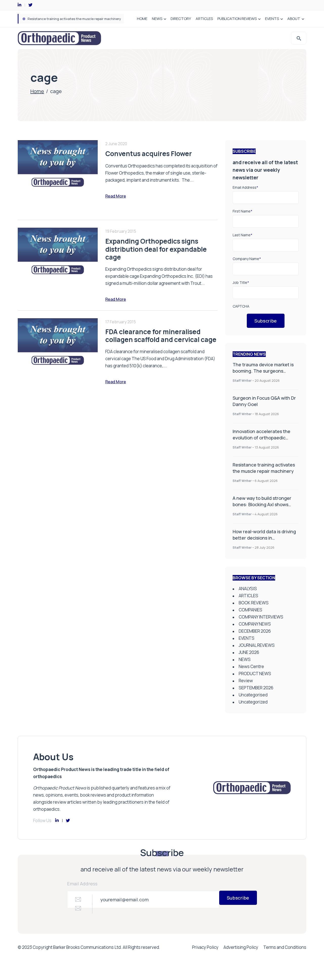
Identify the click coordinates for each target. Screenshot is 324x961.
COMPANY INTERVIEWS (261, 617)
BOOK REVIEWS (254, 603)
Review (246, 681)
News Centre (251, 666)
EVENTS (272, 18)
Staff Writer (242, 380)
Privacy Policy (205, 947)
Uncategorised (253, 695)
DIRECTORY (181, 18)
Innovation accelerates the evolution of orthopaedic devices (261, 437)
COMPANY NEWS (255, 624)
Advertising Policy (241, 947)
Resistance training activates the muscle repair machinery (74, 18)
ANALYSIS (248, 588)
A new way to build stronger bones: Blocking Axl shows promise (262, 504)
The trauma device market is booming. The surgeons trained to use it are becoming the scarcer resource (265, 374)
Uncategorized (253, 702)
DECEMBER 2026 (255, 631)
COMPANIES (250, 610)
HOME (142, 18)
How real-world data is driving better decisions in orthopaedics (264, 537)
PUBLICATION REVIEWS (237, 18)
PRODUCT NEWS (255, 673)
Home (37, 91)
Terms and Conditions (284, 947)
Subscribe (265, 321)
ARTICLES (204, 18)
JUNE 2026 (249, 652)
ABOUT (293, 18)
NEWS (157, 18)
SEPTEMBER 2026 (256, 688)
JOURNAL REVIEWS (257, 645)
